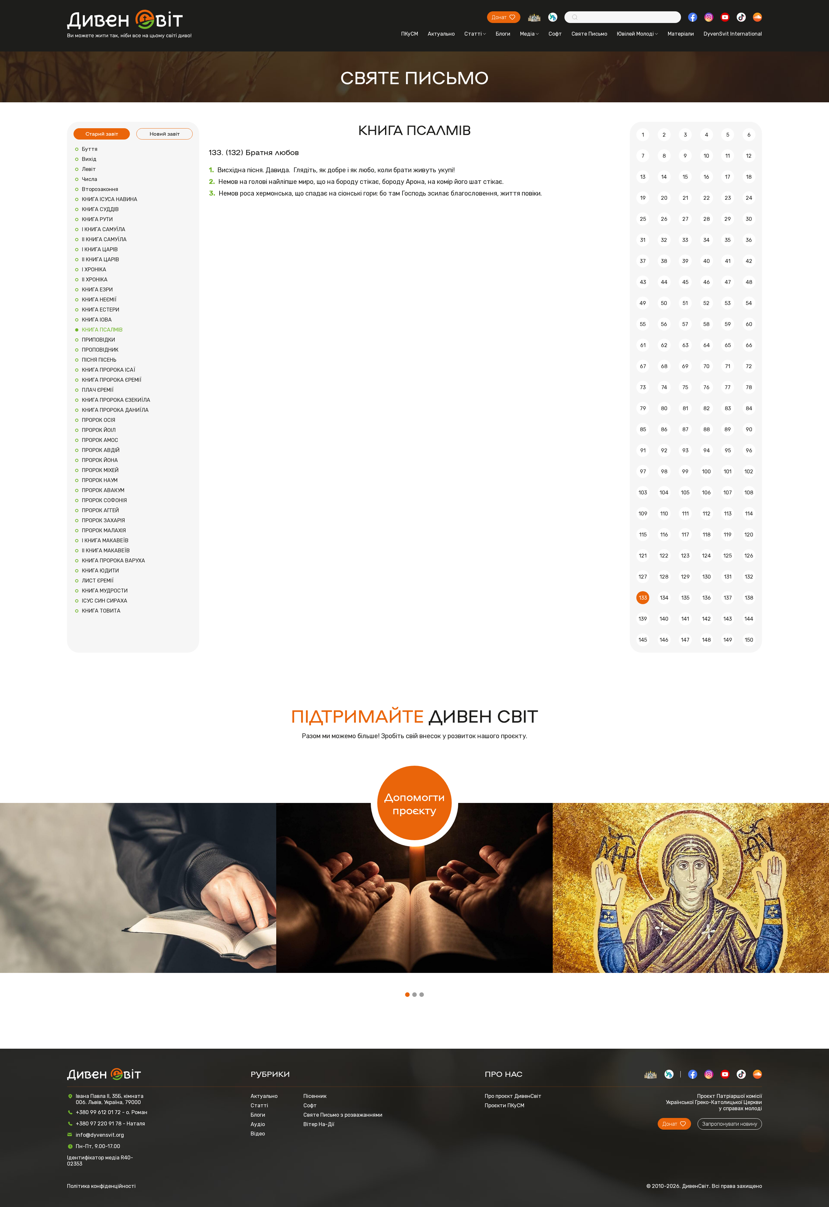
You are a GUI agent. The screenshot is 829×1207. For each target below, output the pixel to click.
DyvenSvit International (733, 34)
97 (643, 471)
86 (664, 429)
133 (643, 598)
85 (643, 429)
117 (685, 535)
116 (664, 535)
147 (685, 640)
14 (664, 177)
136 (706, 598)
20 (664, 198)
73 (643, 387)
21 (685, 198)
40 (706, 261)
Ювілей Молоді (635, 34)
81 (685, 408)
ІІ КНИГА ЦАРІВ (100, 259)
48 (749, 282)
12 (749, 156)
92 (664, 450)
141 (685, 619)
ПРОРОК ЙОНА (100, 460)
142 (706, 619)
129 (685, 577)
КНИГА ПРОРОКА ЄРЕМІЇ (112, 380)
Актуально (441, 34)
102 (748, 471)
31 (642, 240)
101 (728, 471)
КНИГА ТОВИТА (101, 611)
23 (728, 198)
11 (727, 156)
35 (728, 240)
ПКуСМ (409, 34)
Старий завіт (101, 133)
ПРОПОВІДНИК (100, 350)
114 (749, 514)
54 (749, 303)
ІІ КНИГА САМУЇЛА (104, 239)
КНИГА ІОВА (97, 320)
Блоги (503, 34)
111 (685, 514)
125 (727, 556)
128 (664, 577)
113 (728, 514)
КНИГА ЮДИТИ (100, 571)
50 (664, 303)
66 (749, 345)
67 (643, 366)
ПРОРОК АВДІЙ (100, 450)
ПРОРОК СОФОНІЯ (104, 500)
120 (748, 535)
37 (643, 261)
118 (706, 535)
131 (728, 577)
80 (664, 408)
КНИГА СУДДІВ (100, 209)
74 (664, 387)
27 (685, 219)
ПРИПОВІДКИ (98, 340)
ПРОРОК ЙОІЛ (99, 430)
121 (643, 556)
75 (685, 387)
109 (643, 514)
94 (706, 450)
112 (706, 514)
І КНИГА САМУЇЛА (103, 229)
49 (643, 303)
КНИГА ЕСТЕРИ (100, 310)
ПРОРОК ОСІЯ (98, 420)
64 (706, 345)
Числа (89, 179)
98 (664, 471)
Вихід (89, 159)
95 (728, 450)
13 (642, 177)
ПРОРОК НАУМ (100, 480)
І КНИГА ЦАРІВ (100, 249)
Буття (89, 149)
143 (727, 619)
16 (706, 177)
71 (727, 366)
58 (706, 324)
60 (749, 324)
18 (749, 177)
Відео (258, 1134)
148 (706, 640)
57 (685, 324)
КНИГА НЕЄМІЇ (99, 300)
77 (728, 387)
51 (685, 303)
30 (749, 219)
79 (643, 408)
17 (727, 177)
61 (643, 345)
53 (728, 303)
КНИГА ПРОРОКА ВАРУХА (113, 561)
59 (728, 324)
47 (728, 282)
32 (664, 240)
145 (643, 640)
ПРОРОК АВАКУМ (103, 490)
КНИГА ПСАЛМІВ (102, 330)
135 (685, 598)
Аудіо (258, 1124)
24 (749, 198)
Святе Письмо (589, 34)
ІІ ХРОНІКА (95, 279)
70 (706, 366)
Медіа (527, 34)
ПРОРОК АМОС (100, 440)
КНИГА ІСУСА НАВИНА (109, 199)
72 (749, 366)
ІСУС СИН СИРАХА (104, 601)
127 (643, 577)
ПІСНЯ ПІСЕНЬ (99, 360)
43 (643, 282)
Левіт (89, 169)
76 (706, 387)
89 (727, 429)
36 (749, 240)
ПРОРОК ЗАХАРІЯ (103, 520)
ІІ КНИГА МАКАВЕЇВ (106, 550)
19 (643, 198)
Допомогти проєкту (414, 803)
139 (643, 619)
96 (749, 450)
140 (664, 619)
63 (685, 345)
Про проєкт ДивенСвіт (513, 1096)
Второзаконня (100, 189)
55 (643, 324)
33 (685, 240)
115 (643, 535)
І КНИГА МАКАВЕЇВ (105, 540)
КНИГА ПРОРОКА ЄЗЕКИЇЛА (116, 400)
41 (728, 261)
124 (706, 556)
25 (643, 219)
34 (706, 240)
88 (706, 429)
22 (706, 198)
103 (643, 493)
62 (664, 345)
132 (749, 577)
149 (727, 640)
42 (749, 261)
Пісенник (314, 1096)
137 (728, 598)
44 (664, 282)
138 (749, 598)
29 (727, 219)
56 (664, 324)
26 (664, 219)
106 (706, 493)
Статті (473, 34)
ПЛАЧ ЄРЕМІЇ (98, 390)
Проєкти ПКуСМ (504, 1105)
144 (748, 619)
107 (727, 493)
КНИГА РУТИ (97, 219)
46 (706, 282)
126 (748, 556)
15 (685, 177)
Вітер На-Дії (318, 1124)
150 (749, 640)
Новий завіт (165, 133)
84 (749, 408)
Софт (555, 34)
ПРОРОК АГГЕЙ (100, 510)
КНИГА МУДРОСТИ (105, 591)
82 (706, 408)
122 (664, 556)
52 (706, 303)
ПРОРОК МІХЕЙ (100, 470)
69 (685, 366)
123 (685, 556)
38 (664, 261)
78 (749, 387)
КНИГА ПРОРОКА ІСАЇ (108, 370)
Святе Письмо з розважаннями (342, 1115)
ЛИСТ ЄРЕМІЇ (98, 581)
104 (664, 493)
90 (749, 429)
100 (706, 471)
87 (685, 429)
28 (706, 219)
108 (748, 493)
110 (664, 514)
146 (664, 640)
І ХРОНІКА (94, 269)
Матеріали (681, 34)
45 (685, 282)
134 (664, 598)
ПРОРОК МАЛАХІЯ (104, 530)
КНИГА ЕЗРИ (97, 290)
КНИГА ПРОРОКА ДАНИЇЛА (115, 410)
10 (706, 156)
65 (728, 345)
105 (685, 493)
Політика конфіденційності (101, 1186)
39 (685, 261)
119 (728, 535)
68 (664, 366)
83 (728, 408)
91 (643, 450)
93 (685, 450)
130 (706, 577)
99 (685, 471)
